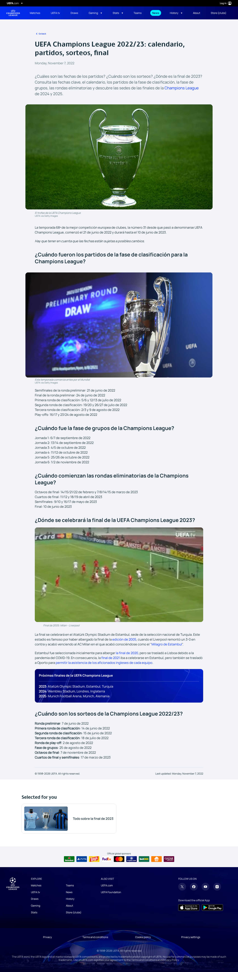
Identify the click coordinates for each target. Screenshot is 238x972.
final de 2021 (110, 658)
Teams (70, 885)
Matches (36, 885)
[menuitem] (36, 13)
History (70, 899)
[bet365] (144, 859)
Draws (34, 899)
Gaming (35, 905)
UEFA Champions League (13, 13)
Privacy (47, 937)
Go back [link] (42, 33)
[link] (35, 13)
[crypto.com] (131, 859)
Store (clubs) (73, 912)
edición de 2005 (124, 639)
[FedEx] (106, 859)
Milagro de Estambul (167, 644)
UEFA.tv (35, 892)
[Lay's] (94, 859)
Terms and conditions (95, 937)
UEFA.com (107, 885)
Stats (34, 912)
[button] (95, 13)
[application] (119, 574)
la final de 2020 (127, 653)
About (69, 905)
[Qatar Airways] (169, 859)
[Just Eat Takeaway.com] (156, 859)
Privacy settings (190, 937)
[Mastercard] (119, 859)
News (69, 892)
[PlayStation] (81, 859)
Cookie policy (143, 937)
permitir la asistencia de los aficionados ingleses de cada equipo (104, 662)
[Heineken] (69, 859)
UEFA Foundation (111, 892)
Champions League (181, 87)
